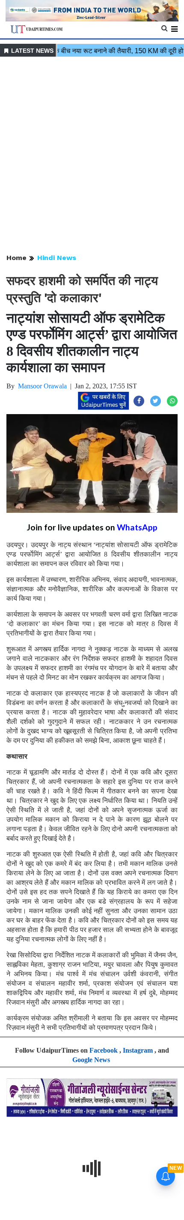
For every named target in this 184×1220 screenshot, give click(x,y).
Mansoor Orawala (42, 386)
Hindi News (56, 258)
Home (16, 258)
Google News (91, 1059)
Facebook (103, 1050)
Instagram (138, 1050)
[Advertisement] (92, 156)
